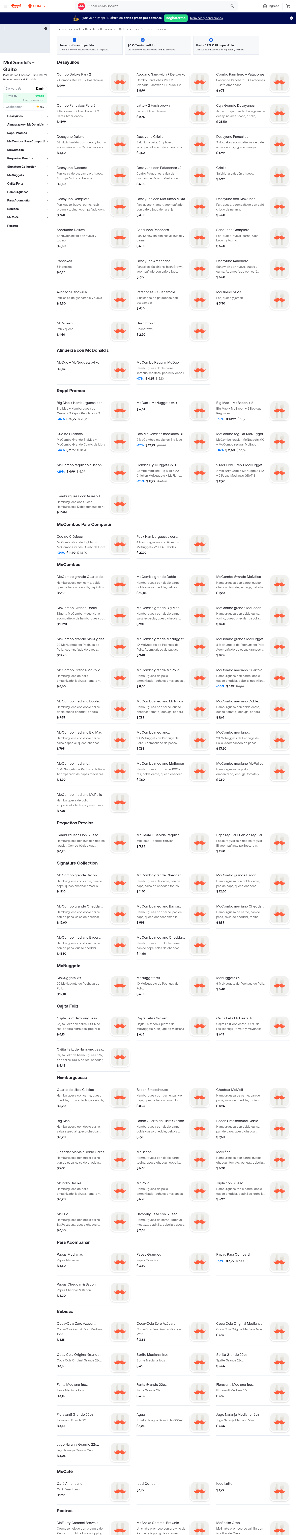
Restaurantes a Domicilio (82, 29)
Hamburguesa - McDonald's (19, 79)
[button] (37, 6)
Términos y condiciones (206, 18)
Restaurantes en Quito (112, 29)
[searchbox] (156, 6)
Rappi (60, 29)
